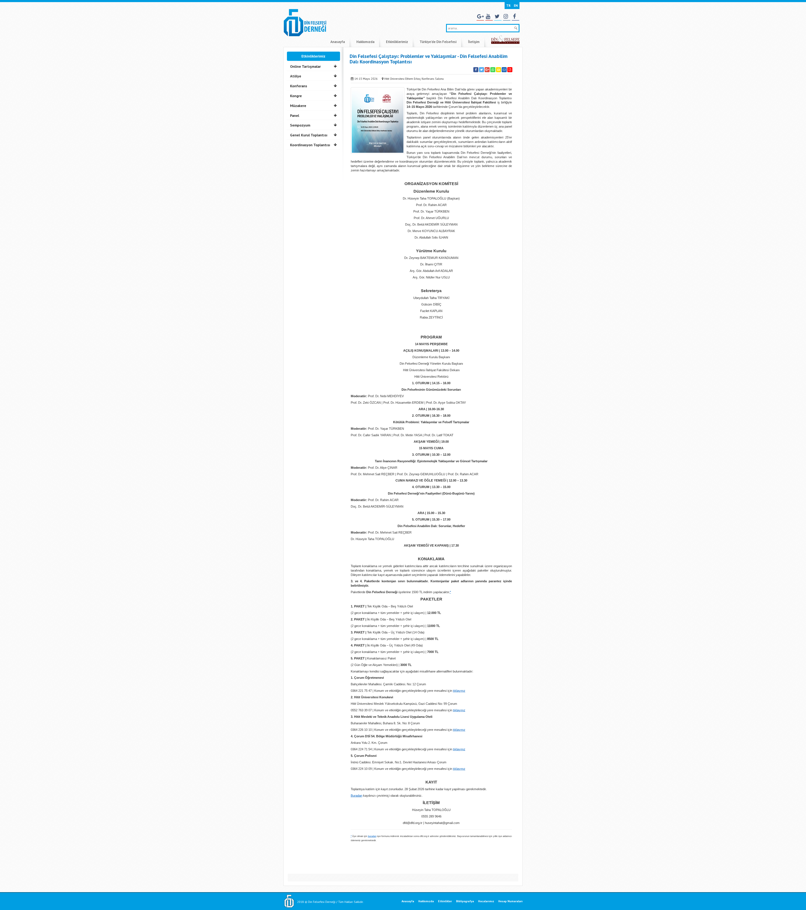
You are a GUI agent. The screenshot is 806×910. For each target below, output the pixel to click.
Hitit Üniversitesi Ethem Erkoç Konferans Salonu (414, 79)
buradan (372, 836)
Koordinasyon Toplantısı (310, 144)
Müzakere (298, 105)
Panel (294, 115)
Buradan (356, 795)
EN (516, 5)
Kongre (296, 95)
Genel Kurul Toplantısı (308, 135)
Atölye (295, 76)
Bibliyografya (465, 901)
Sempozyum (300, 125)
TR (508, 5)
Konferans (298, 86)
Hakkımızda (426, 901)
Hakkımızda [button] (365, 41)
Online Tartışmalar (305, 66)
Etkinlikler (445, 901)
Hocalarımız (486, 901)
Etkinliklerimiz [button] (397, 41)
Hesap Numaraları (510, 901)
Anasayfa (408, 901)
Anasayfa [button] (337, 41)
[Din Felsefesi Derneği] (304, 22)
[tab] (313, 66)
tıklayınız (459, 690)
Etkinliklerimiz (313, 56)
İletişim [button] (474, 41)
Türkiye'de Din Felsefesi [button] (438, 41)
